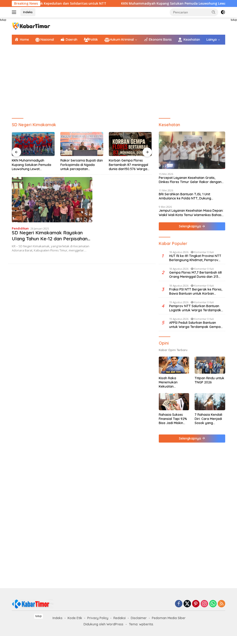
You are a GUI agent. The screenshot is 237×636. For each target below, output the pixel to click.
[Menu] (15, 12)
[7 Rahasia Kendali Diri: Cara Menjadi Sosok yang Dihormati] (210, 401)
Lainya (211, 39)
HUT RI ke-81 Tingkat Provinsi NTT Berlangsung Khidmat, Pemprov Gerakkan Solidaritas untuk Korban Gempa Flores (196, 258)
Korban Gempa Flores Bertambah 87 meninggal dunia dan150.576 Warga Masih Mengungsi (128, 164)
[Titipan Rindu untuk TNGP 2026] (210, 365)
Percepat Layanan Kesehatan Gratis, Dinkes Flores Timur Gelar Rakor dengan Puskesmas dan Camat (190, 180)
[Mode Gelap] (223, 12)
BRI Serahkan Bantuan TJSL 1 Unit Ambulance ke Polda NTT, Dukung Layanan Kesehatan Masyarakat (185, 196)
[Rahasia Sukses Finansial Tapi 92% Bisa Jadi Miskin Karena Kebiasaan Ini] (174, 401)
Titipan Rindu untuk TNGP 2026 (209, 380)
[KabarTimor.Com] (31, 26)
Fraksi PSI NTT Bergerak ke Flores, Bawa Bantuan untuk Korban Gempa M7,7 (195, 291)
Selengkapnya (190, 226)
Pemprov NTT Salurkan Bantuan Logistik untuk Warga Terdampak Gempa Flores (195, 308)
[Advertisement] (118, 81)
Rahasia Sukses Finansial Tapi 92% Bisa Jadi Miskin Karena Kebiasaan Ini (173, 419)
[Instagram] (204, 604)
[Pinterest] (196, 604)
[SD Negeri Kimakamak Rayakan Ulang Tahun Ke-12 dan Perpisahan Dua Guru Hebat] (52, 199)
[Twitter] (187, 604)
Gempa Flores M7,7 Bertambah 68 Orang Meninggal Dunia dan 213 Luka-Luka (195, 274)
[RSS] (221, 604)
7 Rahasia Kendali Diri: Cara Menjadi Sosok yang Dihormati (208, 419)
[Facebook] (178, 604)
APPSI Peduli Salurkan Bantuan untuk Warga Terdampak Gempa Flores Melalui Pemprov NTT (195, 325)
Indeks (28, 12)
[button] (213, 12)
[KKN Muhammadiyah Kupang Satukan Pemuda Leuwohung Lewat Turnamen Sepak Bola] (33, 144)
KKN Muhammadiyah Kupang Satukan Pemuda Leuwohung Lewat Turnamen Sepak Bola (31, 164)
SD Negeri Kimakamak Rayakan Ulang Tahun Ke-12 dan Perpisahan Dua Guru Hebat (49, 239)
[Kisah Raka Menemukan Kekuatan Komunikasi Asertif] (174, 365)
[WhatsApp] (213, 604)
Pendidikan (20, 228)
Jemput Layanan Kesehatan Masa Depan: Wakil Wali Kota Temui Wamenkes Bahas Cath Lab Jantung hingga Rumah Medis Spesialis (191, 212)
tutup (38, 616)
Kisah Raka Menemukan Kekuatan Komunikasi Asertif (173, 382)
